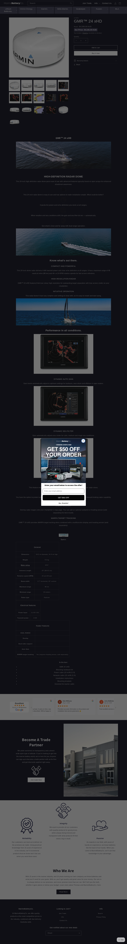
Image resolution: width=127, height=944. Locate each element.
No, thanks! (63, 503)
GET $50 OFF (63, 498)
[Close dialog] (83, 441)
